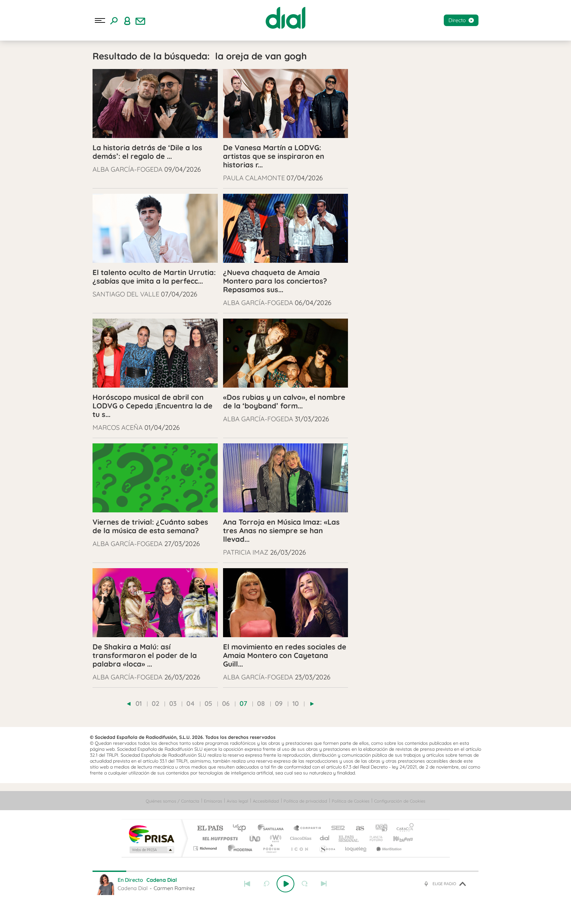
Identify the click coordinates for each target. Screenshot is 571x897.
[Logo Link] (285, 18)
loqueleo (356, 848)
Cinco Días (300, 838)
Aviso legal (237, 801)
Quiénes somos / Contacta (172, 801)
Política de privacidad (305, 801)
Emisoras (213, 801)
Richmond (206, 848)
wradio (274, 838)
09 (279, 703)
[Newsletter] (140, 20)
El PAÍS (210, 828)
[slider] (285, 871)
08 (261, 703)
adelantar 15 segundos (305, 884)
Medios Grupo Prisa (151, 850)
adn (379, 828)
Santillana (272, 828)
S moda (327, 848)
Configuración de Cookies (399, 801)
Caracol (403, 828)
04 (190, 703)
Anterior (247, 884)
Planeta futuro (373, 838)
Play (285, 884)
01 (138, 703)
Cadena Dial (325, 838)
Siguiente (324, 884)
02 (155, 703)
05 (208, 703)
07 (243, 703)
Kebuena (397, 838)
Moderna (238, 848)
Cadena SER (336, 828)
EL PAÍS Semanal (349, 838)
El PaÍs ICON (299, 848)
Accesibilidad (266, 801)
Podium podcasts (271, 848)
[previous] (129, 704)
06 (226, 703)
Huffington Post (219, 838)
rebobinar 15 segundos (266, 884)
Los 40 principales (241, 828)
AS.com (357, 828)
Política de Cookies (350, 801)
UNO (255, 838)
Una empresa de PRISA (151, 833)
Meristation (388, 848)
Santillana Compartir (307, 828)
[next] (312, 704)
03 (172, 703)
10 (295, 703)
